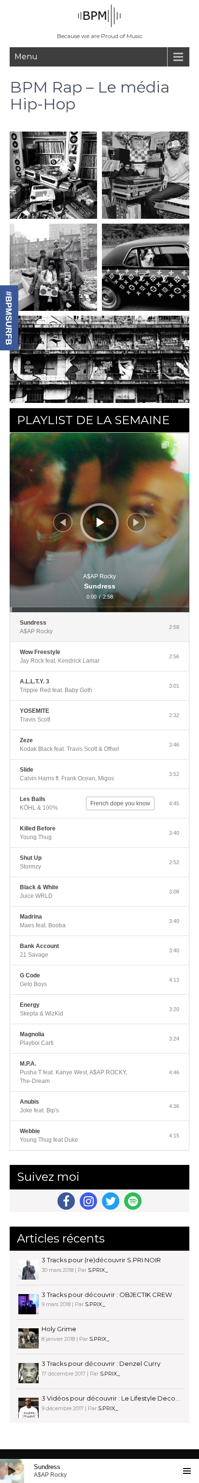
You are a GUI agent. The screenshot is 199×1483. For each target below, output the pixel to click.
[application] (99, 522)
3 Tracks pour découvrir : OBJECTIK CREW (107, 1294)
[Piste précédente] (63, 522)
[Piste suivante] (136, 522)
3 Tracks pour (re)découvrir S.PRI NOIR (101, 1260)
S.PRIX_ (98, 1270)
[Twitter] (110, 1201)
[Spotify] (133, 1201)
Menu (26, 56)
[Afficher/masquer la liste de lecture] (187, 1471)
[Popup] (165, 445)
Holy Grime (59, 1329)
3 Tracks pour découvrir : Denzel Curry (101, 1363)
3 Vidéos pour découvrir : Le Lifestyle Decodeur (116, 1398)
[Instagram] (88, 1201)
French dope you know (120, 803)
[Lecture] (100, 522)
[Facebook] (66, 1201)
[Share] (177, 445)
